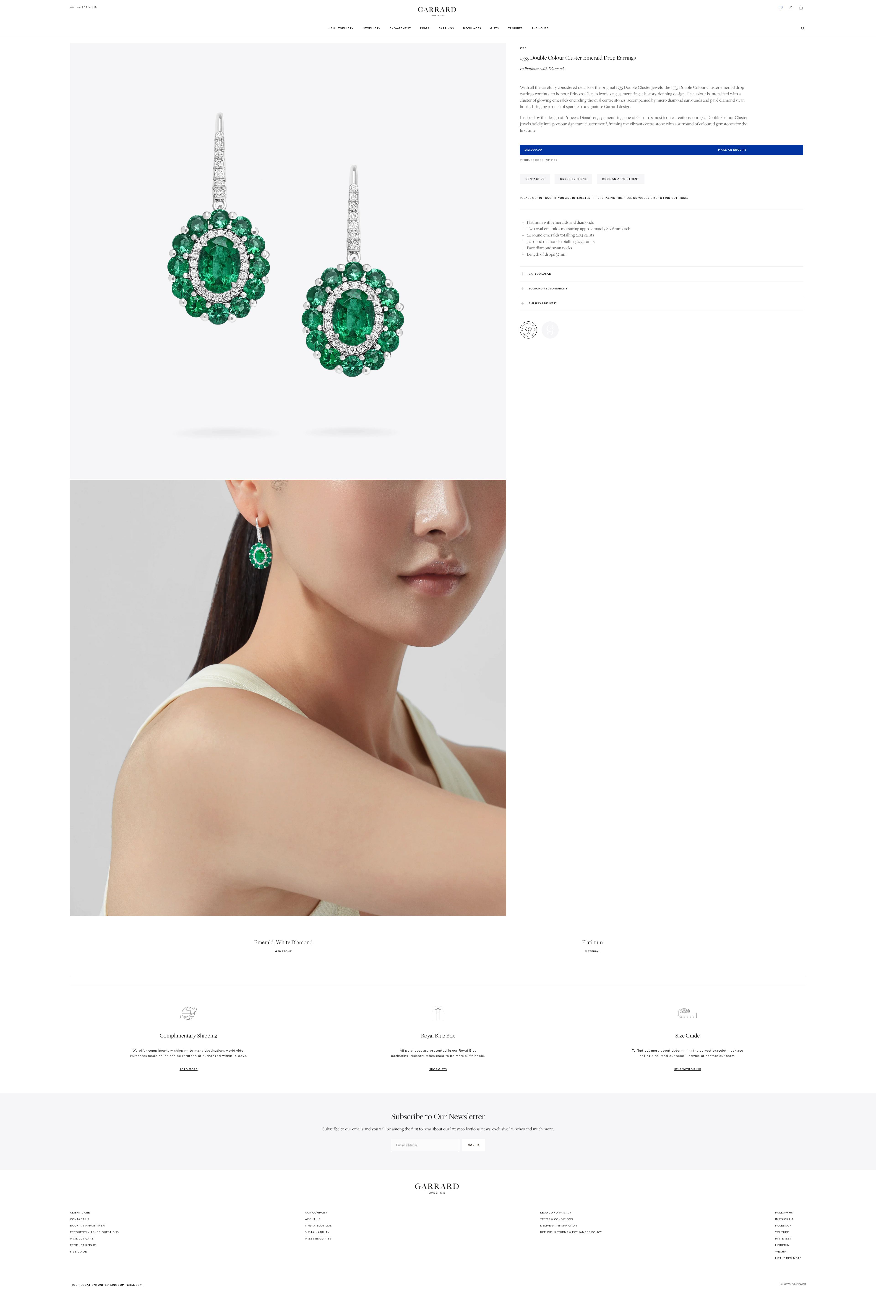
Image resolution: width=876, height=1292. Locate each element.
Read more (189, 1069)
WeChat (781, 1251)
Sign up (473, 1145)
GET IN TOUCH (542, 198)
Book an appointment (620, 179)
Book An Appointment (88, 1225)
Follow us (784, 1212)
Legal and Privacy (556, 1212)
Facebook (783, 1225)
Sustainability (317, 1232)
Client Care (87, 6)
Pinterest (783, 1238)
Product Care (82, 1238)
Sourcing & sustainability (548, 288)
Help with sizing (687, 1069)
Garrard (799, 1284)
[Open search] (803, 28)
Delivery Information (558, 1225)
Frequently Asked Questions (94, 1232)
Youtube (782, 1232)
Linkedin (782, 1245)
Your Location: (107, 1285)
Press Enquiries (318, 1238)
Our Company (316, 1212)
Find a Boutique (318, 1225)
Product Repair (83, 1245)
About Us (312, 1219)
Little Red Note (788, 1258)
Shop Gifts (438, 1069)
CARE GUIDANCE (540, 273)
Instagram (784, 1219)
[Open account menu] (791, 8)
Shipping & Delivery (543, 303)
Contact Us (79, 1219)
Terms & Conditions (556, 1219)
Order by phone (573, 179)
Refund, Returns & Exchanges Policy (571, 1232)
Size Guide (78, 1251)
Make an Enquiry (732, 149)
